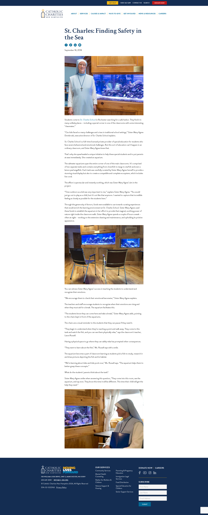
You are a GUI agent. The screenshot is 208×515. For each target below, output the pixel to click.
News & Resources (147, 13)
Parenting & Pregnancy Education (124, 471)
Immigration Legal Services (122, 477)
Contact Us (137, 3)
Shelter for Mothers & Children (103, 481)
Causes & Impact (98, 13)
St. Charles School (88, 119)
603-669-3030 (46, 480)
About (74, 13)
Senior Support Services (124, 491)
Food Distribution (122, 482)
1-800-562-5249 (125, 3)
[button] (66, 45)
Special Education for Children (123, 487)
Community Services (102, 470)
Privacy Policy (61, 487)
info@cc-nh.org (61, 480)
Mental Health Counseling (100, 475)
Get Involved (130, 13)
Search (147, 3)
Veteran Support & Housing (102, 487)
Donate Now (159, 3)
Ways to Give (114, 13)
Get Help (112, 3)
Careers (162, 13)
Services (84, 13)
